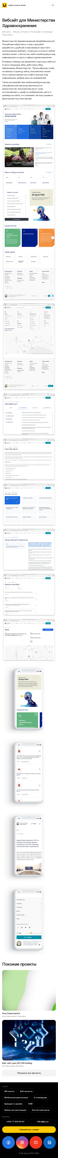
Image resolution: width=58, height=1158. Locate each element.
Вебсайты (6, 32)
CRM (30, 1104)
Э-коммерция (40, 1097)
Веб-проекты (26, 1091)
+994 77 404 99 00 (15, 1121)
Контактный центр (41, 1110)
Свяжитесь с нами (29, 1129)
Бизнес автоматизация (15, 1110)
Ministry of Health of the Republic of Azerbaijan (33, 32)
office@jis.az (43, 1121)
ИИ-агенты (9, 1091)
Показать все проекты (29, 1073)
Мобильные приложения (16, 1097)
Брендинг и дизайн (13, 1104)
